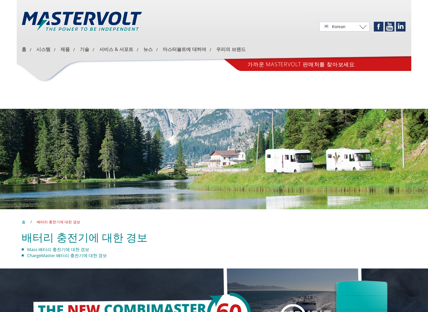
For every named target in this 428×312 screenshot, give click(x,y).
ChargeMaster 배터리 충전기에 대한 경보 (67, 255)
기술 (84, 49)
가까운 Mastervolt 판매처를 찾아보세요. (301, 114)
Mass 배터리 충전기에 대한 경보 (58, 249)
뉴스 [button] (148, 49)
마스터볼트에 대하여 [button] (184, 49)
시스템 (43, 49)
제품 (65, 49)
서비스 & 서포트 (116, 49)
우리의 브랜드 (231, 49)
